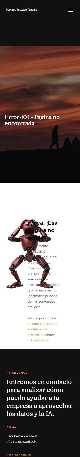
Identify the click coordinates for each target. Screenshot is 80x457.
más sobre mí (38, 340)
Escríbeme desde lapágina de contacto (22, 439)
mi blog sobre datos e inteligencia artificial (43, 329)
